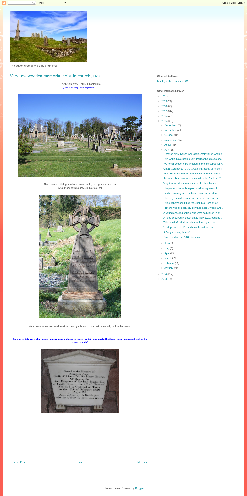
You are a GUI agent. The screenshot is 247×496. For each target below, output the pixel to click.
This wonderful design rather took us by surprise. (190, 222)
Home (80, 462)
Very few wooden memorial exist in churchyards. (190, 183)
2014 (164, 274)
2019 (164, 101)
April (167, 253)
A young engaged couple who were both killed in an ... (193, 212)
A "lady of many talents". (177, 232)
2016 (164, 116)
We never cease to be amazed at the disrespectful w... (193, 163)
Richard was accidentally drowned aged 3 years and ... (193, 207)
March (168, 258)
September (170, 140)
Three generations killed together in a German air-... (192, 203)
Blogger (139, 488)
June (167, 243)
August (168, 144)
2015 (164, 121)
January (169, 267)
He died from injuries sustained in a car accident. (190, 193)
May (167, 248)
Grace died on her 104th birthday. (181, 237)
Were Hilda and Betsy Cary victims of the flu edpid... (192, 173)
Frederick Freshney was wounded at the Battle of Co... (193, 178)
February (169, 263)
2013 (164, 278)
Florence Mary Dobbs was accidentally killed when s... (193, 153)
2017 (164, 111)
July (167, 149)
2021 (164, 96)
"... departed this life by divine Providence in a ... (190, 227)
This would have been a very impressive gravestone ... (194, 158)
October (169, 135)
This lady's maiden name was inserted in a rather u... (192, 198)
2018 (164, 106)
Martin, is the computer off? (172, 81)
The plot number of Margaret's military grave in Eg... (192, 188)
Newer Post (19, 462)
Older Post (142, 462)
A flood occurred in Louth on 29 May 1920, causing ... (193, 217)
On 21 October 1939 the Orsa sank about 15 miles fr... (193, 168)
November (170, 130)
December (170, 125)
